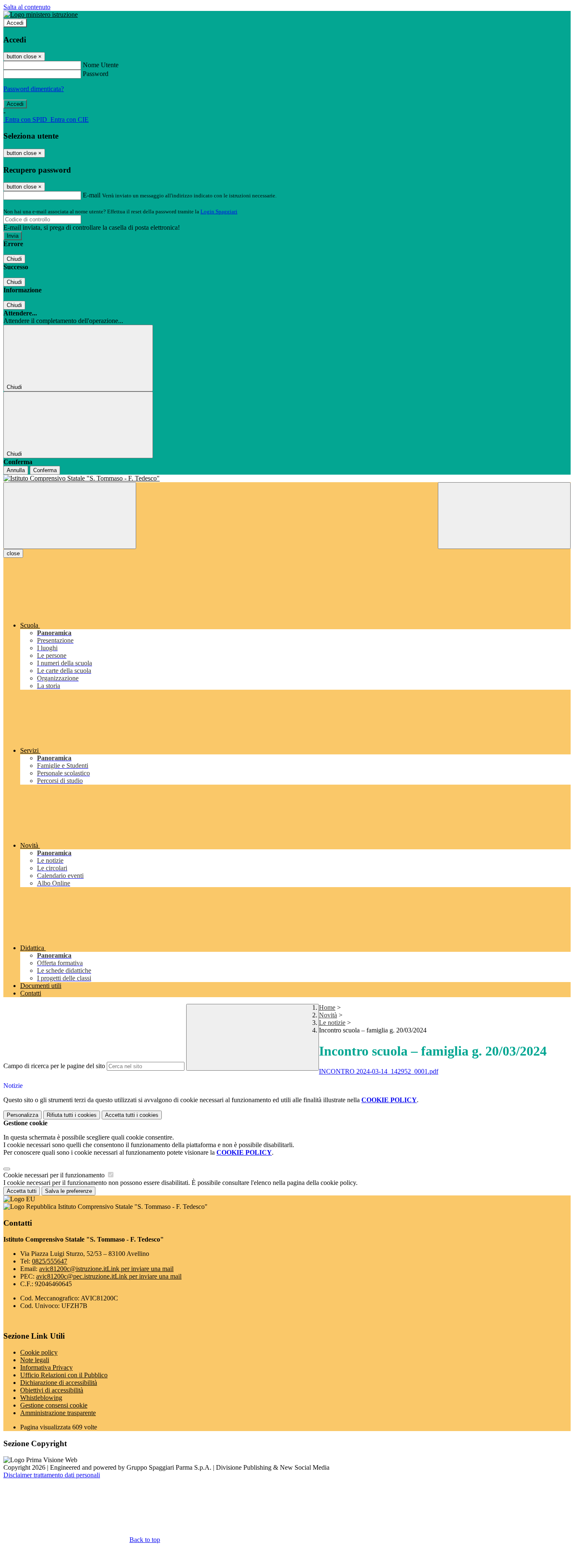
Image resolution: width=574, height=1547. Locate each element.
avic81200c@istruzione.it (106, 1268)
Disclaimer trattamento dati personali (51, 1475)
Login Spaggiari (218, 211)
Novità (328, 1015)
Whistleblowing (41, 1397)
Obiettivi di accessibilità (51, 1390)
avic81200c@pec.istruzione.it (109, 1276)
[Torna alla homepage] (287, 478)
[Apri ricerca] (504, 515)
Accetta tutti (131, 1115)
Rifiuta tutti (72, 1115)
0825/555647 (49, 1261)
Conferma (45, 470)
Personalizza (22, 1115)
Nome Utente (100, 64)
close (13, 553)
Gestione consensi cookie (53, 1405)
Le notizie (332, 1022)
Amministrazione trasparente (58, 1412)
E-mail (91, 195)
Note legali (34, 1359)
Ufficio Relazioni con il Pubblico (64, 1375)
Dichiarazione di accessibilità (58, 1382)
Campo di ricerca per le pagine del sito (54, 1065)
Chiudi (14, 259)
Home (327, 1007)
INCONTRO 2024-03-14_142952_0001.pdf (378, 1071)
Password (95, 73)
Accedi (15, 23)
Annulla (16, 470)
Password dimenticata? (33, 88)
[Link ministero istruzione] (40, 14)
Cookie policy (39, 1352)
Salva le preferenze (68, 1191)
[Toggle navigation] (69, 515)
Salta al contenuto (26, 7)
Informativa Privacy (46, 1367)
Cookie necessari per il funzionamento (54, 1175)
